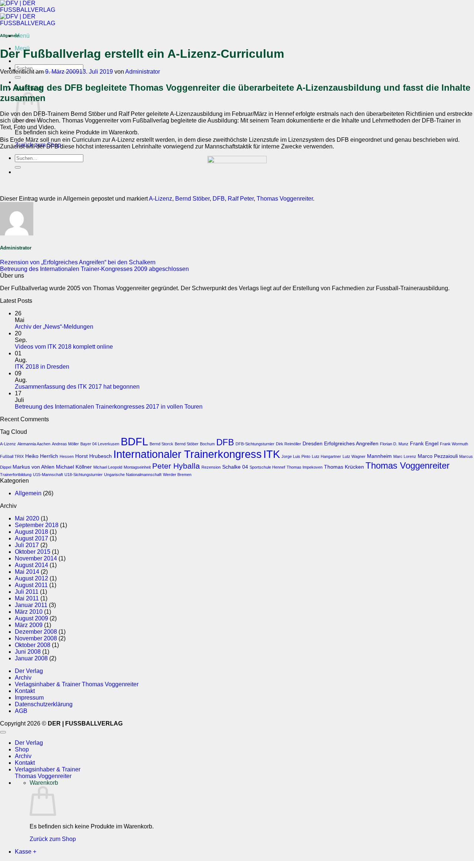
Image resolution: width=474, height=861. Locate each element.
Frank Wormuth (454, 444)
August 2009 (31, 618)
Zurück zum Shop (53, 839)
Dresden (313, 443)
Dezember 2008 (36, 632)
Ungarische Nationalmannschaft (132, 474)
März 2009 (29, 625)
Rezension (211, 467)
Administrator (142, 71)
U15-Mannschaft (48, 474)
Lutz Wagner (354, 456)
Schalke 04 (235, 467)
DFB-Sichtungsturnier (255, 444)
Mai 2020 (27, 518)
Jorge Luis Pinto (295, 456)
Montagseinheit (137, 467)
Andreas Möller (65, 444)
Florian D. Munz (394, 444)
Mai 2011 (27, 598)
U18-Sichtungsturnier (83, 474)
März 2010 (29, 612)
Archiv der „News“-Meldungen (54, 327)
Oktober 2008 (32, 645)
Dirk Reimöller (288, 444)
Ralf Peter (241, 198)
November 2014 (36, 558)
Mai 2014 (27, 572)
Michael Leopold (107, 467)
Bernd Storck (161, 444)
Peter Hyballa (176, 466)
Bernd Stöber (192, 198)
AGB (21, 711)
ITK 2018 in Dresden (42, 367)
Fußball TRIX (12, 456)
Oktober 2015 (32, 552)
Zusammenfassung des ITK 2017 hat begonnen (77, 386)
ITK (271, 454)
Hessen (67, 456)
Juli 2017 (27, 545)
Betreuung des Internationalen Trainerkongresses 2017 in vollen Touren (109, 406)
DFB (219, 198)
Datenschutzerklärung (44, 704)
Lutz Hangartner (326, 456)
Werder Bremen (177, 474)
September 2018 (37, 525)
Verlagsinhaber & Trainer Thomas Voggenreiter (76, 684)
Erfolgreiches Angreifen (351, 443)
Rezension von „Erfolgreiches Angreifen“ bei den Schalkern (78, 262)
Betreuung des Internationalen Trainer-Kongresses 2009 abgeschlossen (94, 269)
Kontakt (25, 691)
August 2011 (31, 585)
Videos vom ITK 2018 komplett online (64, 347)
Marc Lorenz (404, 456)
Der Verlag (29, 671)
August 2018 (31, 532)
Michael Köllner (74, 467)
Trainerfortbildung (15, 474)
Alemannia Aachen (33, 444)
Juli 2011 (27, 592)
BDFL (134, 441)
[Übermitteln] (18, 77)
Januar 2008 (31, 658)
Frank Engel (424, 443)
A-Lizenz (160, 198)
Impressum (29, 697)
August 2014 (31, 565)
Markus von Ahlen (33, 467)
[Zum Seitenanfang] (3, 732)
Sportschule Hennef (267, 467)
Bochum (207, 444)
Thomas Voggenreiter (285, 198)
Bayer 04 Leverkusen (99, 444)
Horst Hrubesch (93, 456)
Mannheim (379, 456)
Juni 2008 (28, 652)
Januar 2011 (31, 605)
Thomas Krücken (344, 467)
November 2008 (36, 638)
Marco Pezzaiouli (438, 456)
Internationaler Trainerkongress (187, 454)
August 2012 (31, 578)
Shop (22, 749)
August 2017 (31, 538)
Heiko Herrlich (41, 456)
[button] (22, 36)
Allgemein (28, 493)
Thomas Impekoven (305, 467)
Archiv (23, 677)
